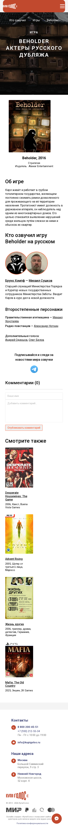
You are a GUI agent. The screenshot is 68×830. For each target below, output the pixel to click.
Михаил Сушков (40, 280)
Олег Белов (36, 340)
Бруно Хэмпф (15, 280)
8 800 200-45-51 (28, 727)
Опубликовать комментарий (23, 427)
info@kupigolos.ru (29, 742)
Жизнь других (14, 624)
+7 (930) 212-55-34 (29, 731)
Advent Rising (14, 559)
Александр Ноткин (46, 326)
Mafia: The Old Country (14, 684)
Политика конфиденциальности (32, 823)
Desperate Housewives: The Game (16, 496)
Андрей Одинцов (16, 340)
